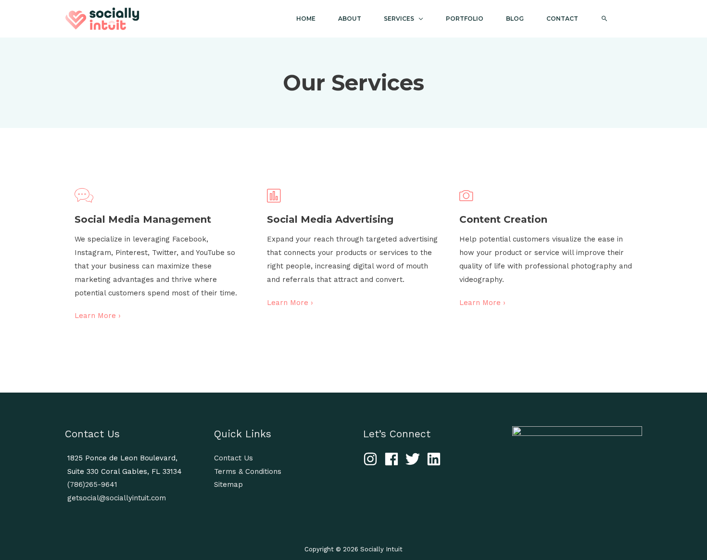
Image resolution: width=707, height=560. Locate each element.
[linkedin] (436, 459)
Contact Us (233, 458)
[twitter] (414, 459)
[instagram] (372, 459)
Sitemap (228, 484)
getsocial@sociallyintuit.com (116, 498)
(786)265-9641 (92, 484)
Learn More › (98, 315)
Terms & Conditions (247, 471)
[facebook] (393, 459)
